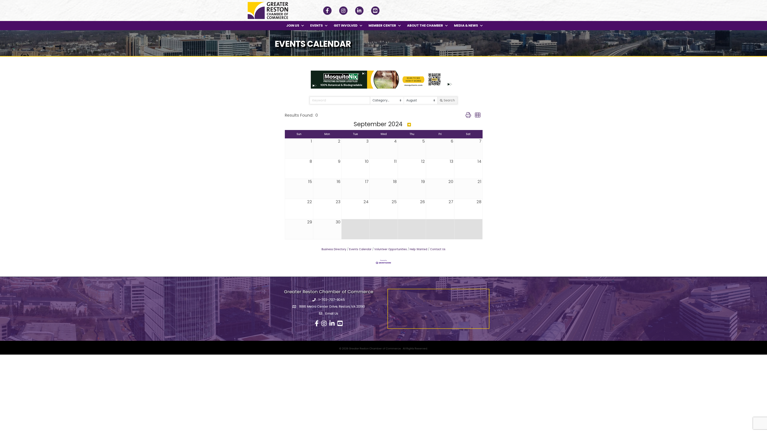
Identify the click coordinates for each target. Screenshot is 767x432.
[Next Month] (409, 125)
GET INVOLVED (346, 25)
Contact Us (437, 249)
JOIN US (292, 25)
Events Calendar (360, 249)
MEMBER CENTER (382, 25)
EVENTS (316, 25)
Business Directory (334, 249)
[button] (468, 115)
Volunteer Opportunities (390, 249)
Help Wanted (418, 249)
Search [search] (449, 100)
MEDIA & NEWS (466, 25)
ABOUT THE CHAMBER (425, 25)
